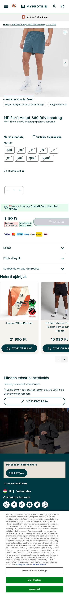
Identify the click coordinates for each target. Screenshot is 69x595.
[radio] (9, 150)
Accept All (34, 589)
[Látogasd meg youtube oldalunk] (29, 504)
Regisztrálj (16, 473)
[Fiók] (54, 6)
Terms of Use (39, 564)
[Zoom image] (65, 32)
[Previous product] (58, 359)
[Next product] (64, 359)
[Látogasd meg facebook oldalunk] (14, 504)
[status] (14, 190)
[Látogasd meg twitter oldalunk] (37, 504)
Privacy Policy (22, 564)
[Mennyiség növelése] (19, 190)
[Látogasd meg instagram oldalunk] (6, 504)
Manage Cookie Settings (34, 570)
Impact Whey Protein (19, 323)
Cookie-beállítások (15, 483)
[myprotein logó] (34, 6)
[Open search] (14, 6)
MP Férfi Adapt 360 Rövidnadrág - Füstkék (33, 24)
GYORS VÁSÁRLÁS (22, 348)
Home (6, 24)
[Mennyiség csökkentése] (8, 190)
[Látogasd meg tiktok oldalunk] (22, 504)
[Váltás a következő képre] (65, 63)
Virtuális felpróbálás (48, 137)
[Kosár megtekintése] (63, 6)
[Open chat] (45, 504)
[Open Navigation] (6, 6)
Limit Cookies (34, 580)
